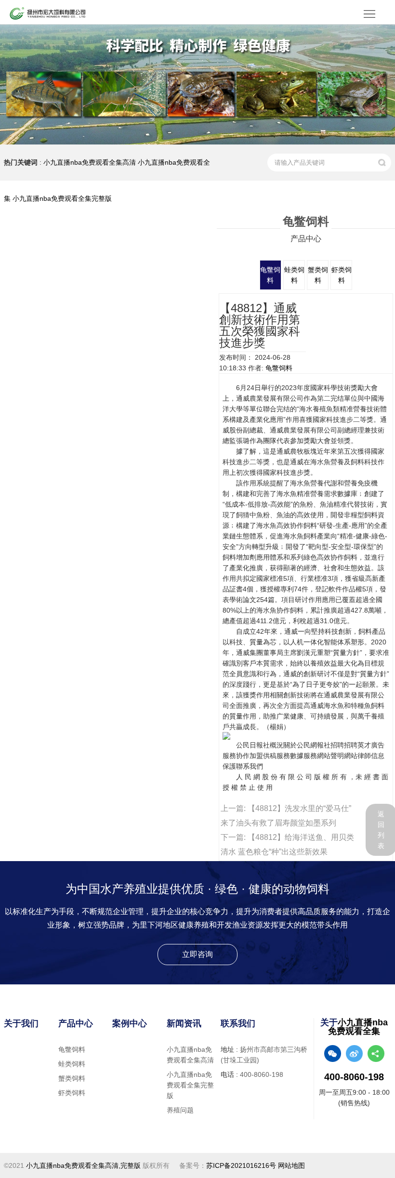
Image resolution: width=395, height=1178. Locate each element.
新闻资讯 (184, 1023)
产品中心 (75, 1023)
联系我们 (238, 1023)
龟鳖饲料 (278, 368)
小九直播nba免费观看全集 (358, 1027)
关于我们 (21, 1023)
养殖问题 (180, 1110)
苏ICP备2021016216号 (241, 1165)
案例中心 (129, 1023)
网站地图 (291, 1165)
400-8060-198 (261, 1074)
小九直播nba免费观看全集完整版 (62, 198)
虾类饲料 (71, 1093)
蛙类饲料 (71, 1064)
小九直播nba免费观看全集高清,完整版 (83, 1165)
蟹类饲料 (71, 1078)
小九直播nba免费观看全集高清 (89, 162)
